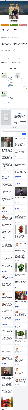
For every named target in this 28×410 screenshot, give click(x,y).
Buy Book (19, 113)
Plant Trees (12, 86)
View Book (15, 113)
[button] (4, 75)
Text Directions (9, 86)
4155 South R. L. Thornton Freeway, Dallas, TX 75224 (11, 83)
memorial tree (10, 62)
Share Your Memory (23, 121)
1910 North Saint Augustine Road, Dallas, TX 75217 (24, 86)
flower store (20, 62)
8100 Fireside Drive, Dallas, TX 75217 (11, 100)
